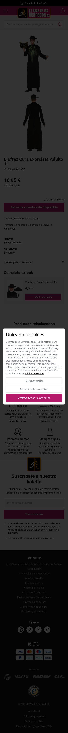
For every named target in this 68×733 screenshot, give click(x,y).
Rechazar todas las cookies (34, 389)
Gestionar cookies (34, 380)
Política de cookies (34, 373)
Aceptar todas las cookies (34, 398)
